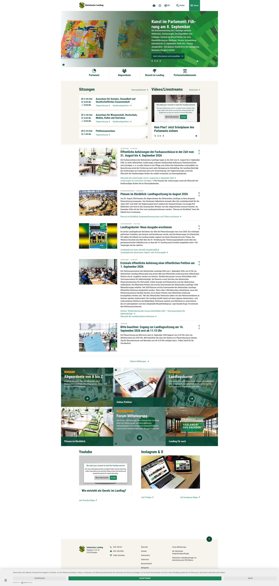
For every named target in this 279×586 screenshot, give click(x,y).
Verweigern (39, 578)
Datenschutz (145, 555)
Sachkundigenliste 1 (121, 105)
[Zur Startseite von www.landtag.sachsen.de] (82, 549)
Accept (183, 117)
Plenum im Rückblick (74, 441)
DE (168, 5)
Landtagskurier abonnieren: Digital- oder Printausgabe (143, 252)
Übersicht (144, 547)
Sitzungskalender (138, 90)
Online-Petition (124, 402)
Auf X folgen (146, 497)
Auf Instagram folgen (189, 497)
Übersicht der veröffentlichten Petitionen (137, 316)
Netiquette (145, 568)
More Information (172, 117)
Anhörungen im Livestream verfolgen (136, 180)
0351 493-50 (117, 547)
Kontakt (144, 551)
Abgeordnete (124, 75)
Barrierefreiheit (146, 564)
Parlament (94, 75)
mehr (250, 578)
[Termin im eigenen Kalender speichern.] (145, 106)
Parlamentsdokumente (185, 75)
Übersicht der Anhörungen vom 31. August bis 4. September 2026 (147, 178)
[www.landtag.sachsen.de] (91, 5)
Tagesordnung (102, 105)
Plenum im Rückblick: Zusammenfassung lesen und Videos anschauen (149, 216)
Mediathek (193, 90)
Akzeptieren (145, 578)
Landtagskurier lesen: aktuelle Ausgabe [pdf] (138, 249)
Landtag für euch (177, 441)
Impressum (145, 559)
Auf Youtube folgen (87, 500)
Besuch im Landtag (154, 75)
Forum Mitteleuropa (179, 547)
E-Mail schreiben (119, 555)
